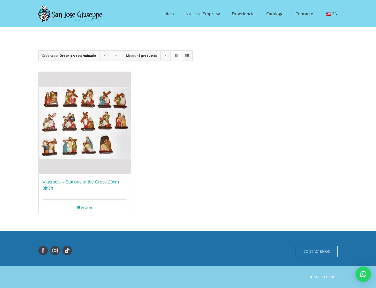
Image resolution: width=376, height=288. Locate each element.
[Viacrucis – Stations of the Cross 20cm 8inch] (85, 123)
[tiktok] (67, 250)
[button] (363, 274)
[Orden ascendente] (116, 55)
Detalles (87, 207)
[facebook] (43, 250)
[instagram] (55, 250)
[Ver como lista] (187, 56)
